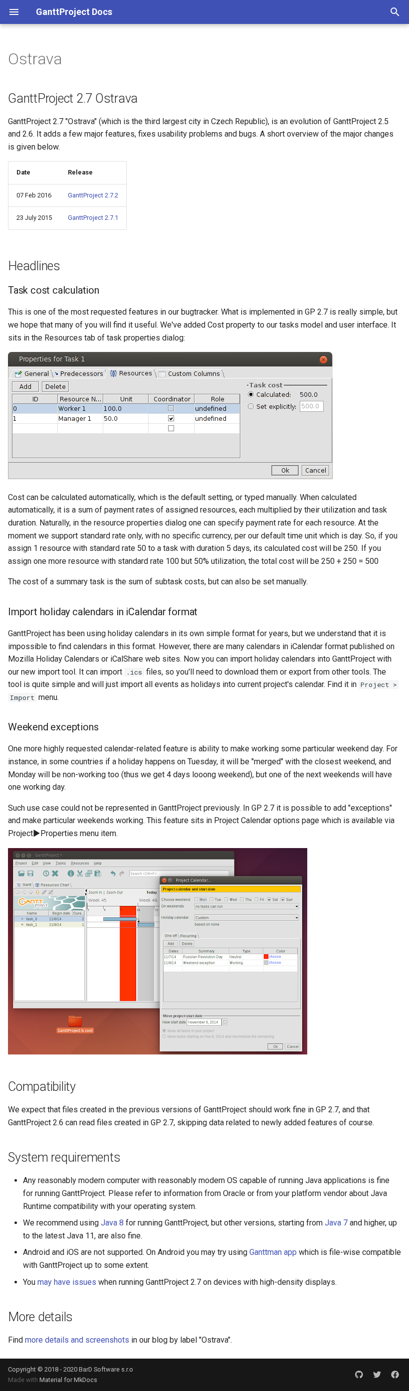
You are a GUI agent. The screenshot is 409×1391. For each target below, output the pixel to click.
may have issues (66, 1282)
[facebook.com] (395, 1375)
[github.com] (359, 1375)
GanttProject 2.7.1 (93, 217)
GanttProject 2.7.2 (93, 195)
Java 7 (336, 1222)
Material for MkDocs (68, 1380)
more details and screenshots (77, 1340)
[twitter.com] (377, 1375)
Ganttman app (273, 1252)
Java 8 (112, 1222)
